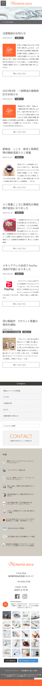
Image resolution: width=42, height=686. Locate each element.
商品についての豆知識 (12, 332)
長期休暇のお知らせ (11, 416)
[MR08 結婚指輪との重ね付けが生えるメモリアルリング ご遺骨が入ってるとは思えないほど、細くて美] (7, 625)
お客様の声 (7, 403)
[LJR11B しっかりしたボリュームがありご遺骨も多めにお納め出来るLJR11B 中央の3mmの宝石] (26, 625)
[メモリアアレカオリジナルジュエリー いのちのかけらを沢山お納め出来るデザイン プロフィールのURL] (16, 625)
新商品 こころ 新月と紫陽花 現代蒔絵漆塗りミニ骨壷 (22, 150)
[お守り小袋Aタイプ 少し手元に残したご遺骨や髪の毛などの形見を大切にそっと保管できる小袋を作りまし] (16, 634)
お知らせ (19, 38)
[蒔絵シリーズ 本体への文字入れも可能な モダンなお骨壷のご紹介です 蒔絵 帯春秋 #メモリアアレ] (35, 653)
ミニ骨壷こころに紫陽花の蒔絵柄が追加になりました (21, 206)
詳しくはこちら (19, 73)
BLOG (5, 409)
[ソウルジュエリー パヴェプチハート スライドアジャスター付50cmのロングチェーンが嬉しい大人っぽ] (26, 634)
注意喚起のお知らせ (14, 33)
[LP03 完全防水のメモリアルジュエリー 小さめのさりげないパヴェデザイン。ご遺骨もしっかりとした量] (7, 643)
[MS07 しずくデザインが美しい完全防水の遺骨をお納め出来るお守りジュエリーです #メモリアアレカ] (35, 625)
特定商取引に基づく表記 (29, 671)
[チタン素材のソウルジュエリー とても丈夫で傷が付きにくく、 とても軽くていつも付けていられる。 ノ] (7, 634)
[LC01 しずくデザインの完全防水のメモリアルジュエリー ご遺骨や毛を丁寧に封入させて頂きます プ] (16, 653)
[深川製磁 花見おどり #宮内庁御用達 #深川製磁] (26, 653)
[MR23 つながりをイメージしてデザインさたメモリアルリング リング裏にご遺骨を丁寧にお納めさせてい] (26, 615)
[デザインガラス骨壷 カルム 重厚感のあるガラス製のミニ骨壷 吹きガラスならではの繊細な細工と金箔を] (35, 634)
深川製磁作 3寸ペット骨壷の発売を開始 (20, 323)
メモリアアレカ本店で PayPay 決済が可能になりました (20, 267)
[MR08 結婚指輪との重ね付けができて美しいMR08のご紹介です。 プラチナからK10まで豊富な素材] (35, 643)
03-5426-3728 (23, 581)
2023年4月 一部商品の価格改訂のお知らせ (21, 92)
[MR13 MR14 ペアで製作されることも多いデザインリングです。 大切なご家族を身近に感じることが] (16, 615)
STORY (6, 397)
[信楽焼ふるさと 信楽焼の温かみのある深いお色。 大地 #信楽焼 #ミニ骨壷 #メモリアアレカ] (7, 615)
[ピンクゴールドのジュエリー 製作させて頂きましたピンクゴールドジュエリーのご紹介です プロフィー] (7, 653)
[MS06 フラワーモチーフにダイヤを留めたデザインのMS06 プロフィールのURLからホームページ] (16, 643)
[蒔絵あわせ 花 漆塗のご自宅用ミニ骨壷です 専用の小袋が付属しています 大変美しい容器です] (26, 643)
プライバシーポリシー (12, 671)
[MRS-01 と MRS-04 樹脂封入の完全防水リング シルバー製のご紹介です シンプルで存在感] (35, 615)
